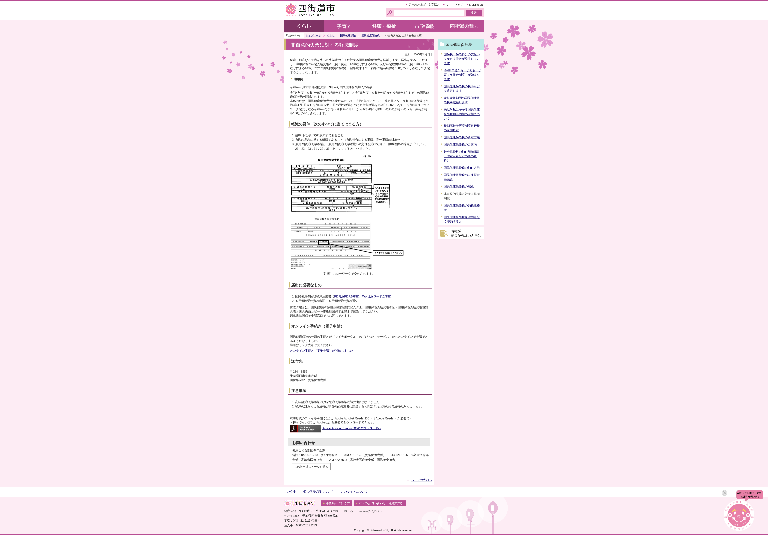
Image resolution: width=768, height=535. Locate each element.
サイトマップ (454, 4)
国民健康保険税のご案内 (460, 144)
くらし (331, 35)
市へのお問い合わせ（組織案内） (381, 503)
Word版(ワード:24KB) (376, 296)
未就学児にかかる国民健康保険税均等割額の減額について (462, 114)
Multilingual (476, 4)
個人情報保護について (318, 491)
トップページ (313, 35)
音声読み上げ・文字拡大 (424, 4)
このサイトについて (354, 491)
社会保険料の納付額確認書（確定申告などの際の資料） (462, 156)
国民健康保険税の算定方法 (462, 137)
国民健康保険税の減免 (459, 186)
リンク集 (290, 491)
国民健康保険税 (370, 35)
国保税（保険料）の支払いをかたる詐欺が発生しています (462, 59)
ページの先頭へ (421, 480)
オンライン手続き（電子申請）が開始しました (321, 350)
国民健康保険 (348, 35)
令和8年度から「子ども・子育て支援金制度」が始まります (462, 75)
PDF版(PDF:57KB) (346, 296)
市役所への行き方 (338, 503)
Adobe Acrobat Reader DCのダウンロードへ (351, 428)
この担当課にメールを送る (311, 466)
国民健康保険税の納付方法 (462, 167)
